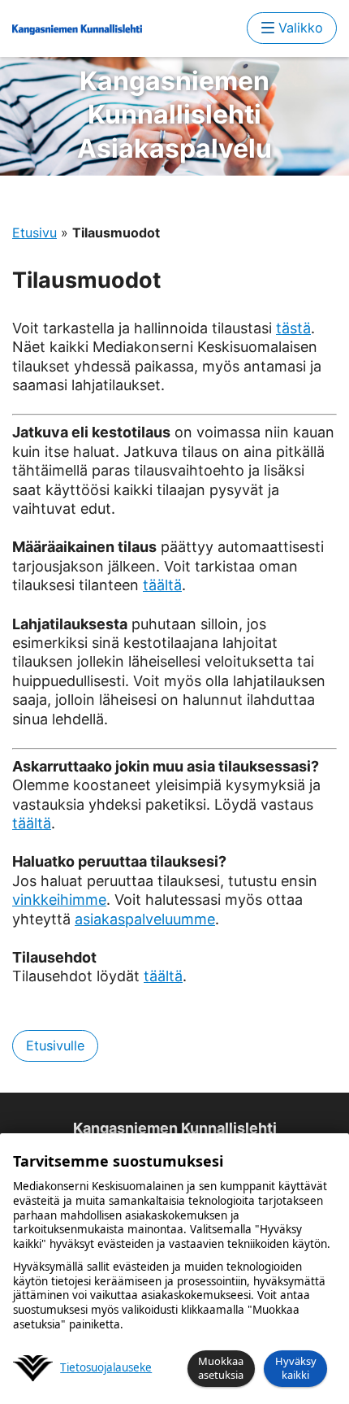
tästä (293, 328)
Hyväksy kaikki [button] (296, 1368)
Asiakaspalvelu (174, 114)
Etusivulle (55, 1045)
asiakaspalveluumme (145, 919)
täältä (162, 584)
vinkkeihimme (59, 899)
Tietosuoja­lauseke (106, 1368)
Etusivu (34, 232)
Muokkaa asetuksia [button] (220, 1368)
